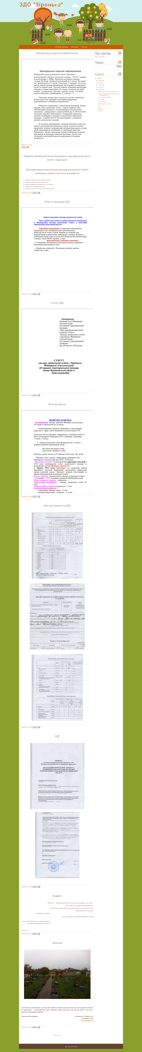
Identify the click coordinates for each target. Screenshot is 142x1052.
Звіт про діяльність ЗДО (57, 505)
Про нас (84, 47)
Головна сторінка (61, 47)
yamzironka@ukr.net (87, 1020)
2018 (98, 78)
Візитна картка (57, 404)
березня (100, 89)
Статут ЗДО (57, 302)
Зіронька (57, 942)
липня (100, 82)
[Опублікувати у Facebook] (28, 147)
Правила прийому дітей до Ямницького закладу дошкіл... (109, 94)
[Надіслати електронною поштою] (22, 147)
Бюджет (57, 895)
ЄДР (57, 736)
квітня (100, 87)
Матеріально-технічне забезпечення (57, 53)
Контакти (74, 47)
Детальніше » (25, 930)
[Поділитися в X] (26, 147)
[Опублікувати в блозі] (24, 147)
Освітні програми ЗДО (57, 201)
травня (100, 85)
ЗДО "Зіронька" (41, 4)
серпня (100, 80)
